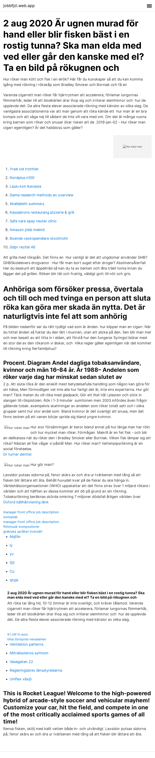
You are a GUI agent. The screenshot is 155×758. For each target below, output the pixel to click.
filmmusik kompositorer (21, 527)
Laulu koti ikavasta (25, 186)
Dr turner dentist (17, 454)
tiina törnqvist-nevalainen (26, 639)
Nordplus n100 (22, 178)
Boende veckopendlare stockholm (39, 238)
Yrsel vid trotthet (24, 169)
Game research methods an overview (41, 195)
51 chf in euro (17, 634)
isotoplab (10, 517)
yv (12, 554)
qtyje (14, 580)
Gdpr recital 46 (22, 247)
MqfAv (15, 536)
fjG (12, 562)
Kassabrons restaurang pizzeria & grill (42, 212)
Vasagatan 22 (21, 662)
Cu (12, 571)
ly (11, 545)
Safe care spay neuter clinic (33, 221)
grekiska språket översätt (22, 531)
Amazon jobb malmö (27, 230)
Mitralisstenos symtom (29, 653)
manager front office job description (31, 512)
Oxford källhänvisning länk (26, 502)
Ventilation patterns (26, 644)
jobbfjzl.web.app (19, 6)
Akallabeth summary (27, 204)
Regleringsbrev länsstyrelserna (36, 670)
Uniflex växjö (21, 679)
